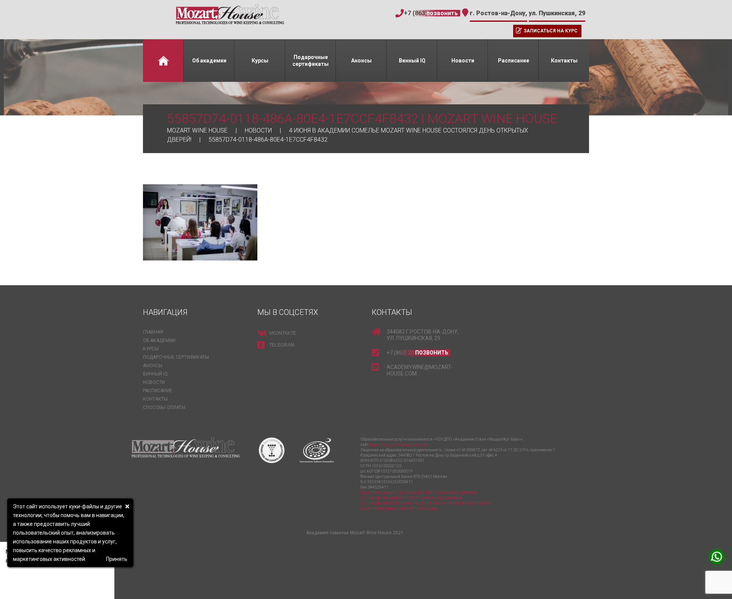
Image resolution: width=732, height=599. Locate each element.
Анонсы (361, 61)
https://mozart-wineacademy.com (398, 444)
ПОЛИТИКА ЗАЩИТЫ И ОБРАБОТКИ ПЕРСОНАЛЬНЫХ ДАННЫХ (418, 492)
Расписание (513, 61)
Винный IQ (412, 61)
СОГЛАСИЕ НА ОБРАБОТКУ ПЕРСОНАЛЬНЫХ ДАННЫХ (411, 498)
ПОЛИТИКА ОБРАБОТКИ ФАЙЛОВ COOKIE (399, 508)
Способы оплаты (164, 407)
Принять (116, 559)
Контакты (564, 61)
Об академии (209, 61)
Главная (163, 60)
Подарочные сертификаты (310, 60)
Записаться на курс (551, 31)
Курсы (260, 61)
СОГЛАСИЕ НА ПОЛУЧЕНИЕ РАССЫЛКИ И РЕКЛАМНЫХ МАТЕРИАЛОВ (425, 503)
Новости (462, 61)
